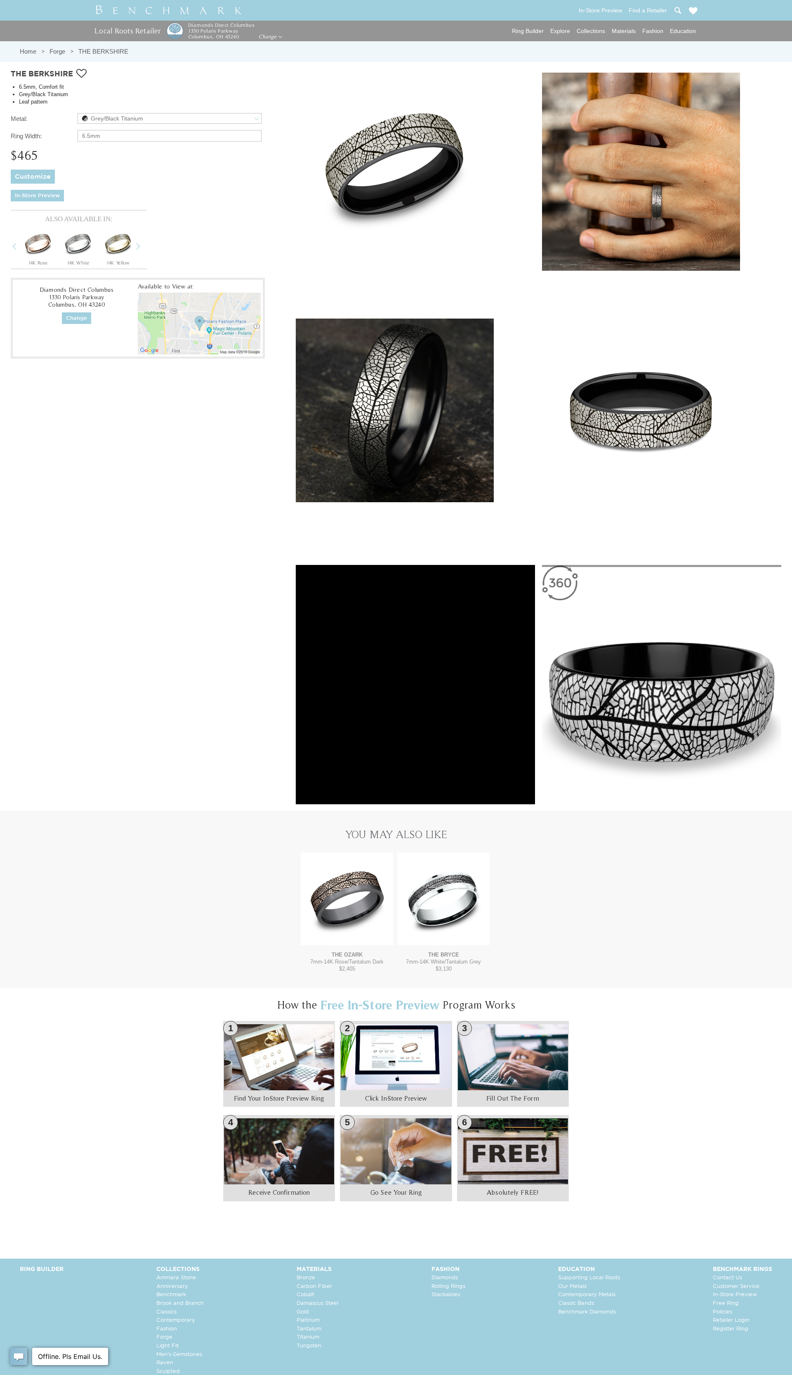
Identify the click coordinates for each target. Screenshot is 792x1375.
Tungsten (309, 1346)
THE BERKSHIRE (103, 51)
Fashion (652, 31)
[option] (38, 247)
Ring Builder (528, 31)
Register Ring (730, 1329)
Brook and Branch (180, 1303)
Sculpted (168, 1371)
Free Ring (726, 1303)
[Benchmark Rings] (168, 10)
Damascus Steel (317, 1303)
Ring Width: (26, 135)
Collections (591, 31)
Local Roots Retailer (127, 30)
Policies (722, 1312)
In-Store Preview (37, 196)
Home (28, 51)
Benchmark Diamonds (587, 1312)
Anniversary (172, 1286)
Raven (164, 1363)
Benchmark (171, 1294)
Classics (166, 1312)
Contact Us (727, 1278)
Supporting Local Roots (589, 1278)
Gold (303, 1312)
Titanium (308, 1337)
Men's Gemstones (179, 1354)
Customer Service (736, 1286)
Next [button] (144, 247)
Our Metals (572, 1286)
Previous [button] (20, 247)
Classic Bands (576, 1303)
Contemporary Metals (586, 1294)
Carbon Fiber (314, 1286)
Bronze (306, 1278)
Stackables (445, 1294)
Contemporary (175, 1320)
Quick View (346, 937)
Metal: (19, 118)
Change (268, 37)
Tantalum (309, 1329)
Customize (33, 177)
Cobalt (305, 1294)
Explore (560, 31)
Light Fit (167, 1346)
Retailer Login (731, 1320)
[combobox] (170, 118)
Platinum (308, 1320)
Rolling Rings (448, 1286)
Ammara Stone (176, 1278)
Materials (624, 31)
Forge (57, 51)
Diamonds (444, 1278)
